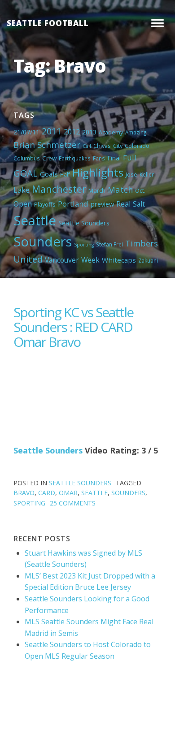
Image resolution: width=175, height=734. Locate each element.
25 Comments (73, 503)
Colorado (137, 146)
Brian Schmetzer (46, 144)
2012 (72, 132)
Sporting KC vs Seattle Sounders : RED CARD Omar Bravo (73, 327)
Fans (99, 158)
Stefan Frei (109, 244)
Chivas (102, 146)
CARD (46, 492)
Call (87, 146)
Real (123, 204)
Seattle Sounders (83, 222)
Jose (131, 174)
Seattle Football (48, 23)
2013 (89, 132)
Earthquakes (75, 158)
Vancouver (62, 260)
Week (90, 260)
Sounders (42, 241)
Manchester (59, 188)
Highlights (97, 172)
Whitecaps (119, 259)
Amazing (135, 132)
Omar (68, 492)
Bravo (24, 492)
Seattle (34, 220)
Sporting (84, 245)
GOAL (25, 173)
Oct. (140, 190)
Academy (111, 132)
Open (22, 204)
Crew (49, 158)
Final (114, 157)
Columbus (26, 158)
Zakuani (148, 260)
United (28, 259)
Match (120, 189)
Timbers (141, 243)
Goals (49, 173)
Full (129, 157)
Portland (73, 204)
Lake (21, 190)
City (117, 146)
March (96, 190)
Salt (139, 204)
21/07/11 (26, 132)
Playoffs (45, 204)
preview (102, 203)
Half (65, 174)
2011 (51, 131)
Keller (147, 174)
